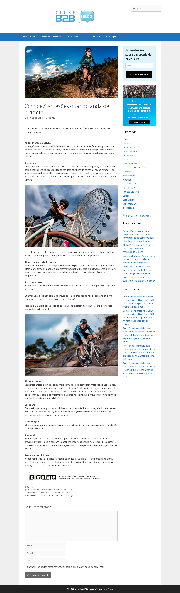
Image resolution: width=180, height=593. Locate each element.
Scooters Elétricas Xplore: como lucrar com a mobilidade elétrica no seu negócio (139, 259)
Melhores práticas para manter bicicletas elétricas (139, 356)
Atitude (127, 143)
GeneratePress (106, 588)
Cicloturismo (129, 147)
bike (43, 489)
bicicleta (37, 489)
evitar (63, 489)
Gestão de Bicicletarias (51, 36)
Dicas (125, 159)
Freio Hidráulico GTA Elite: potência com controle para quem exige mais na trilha (137, 270)
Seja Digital (111, 36)
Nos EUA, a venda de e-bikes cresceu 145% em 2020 (50, 492)
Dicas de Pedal (28, 36)
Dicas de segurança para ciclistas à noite (138, 338)
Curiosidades (130, 155)
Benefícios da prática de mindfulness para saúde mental (137, 321)
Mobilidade (129, 175)
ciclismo (49, 489)
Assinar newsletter (139, 74)
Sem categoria (130, 203)
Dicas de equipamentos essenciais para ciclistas (139, 373)
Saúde (30, 487)
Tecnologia (128, 207)
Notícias (127, 179)
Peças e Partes (130, 187)
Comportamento (131, 151)
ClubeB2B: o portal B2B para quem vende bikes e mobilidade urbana (138, 248)
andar (29, 489)
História (127, 171)
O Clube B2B (95, 36)
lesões (70, 489)
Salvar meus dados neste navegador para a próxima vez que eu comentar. (65, 566)
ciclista (57, 489)
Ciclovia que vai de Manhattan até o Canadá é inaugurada (52, 495)
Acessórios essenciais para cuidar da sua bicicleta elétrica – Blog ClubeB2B (139, 331)
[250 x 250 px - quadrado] (137, 215)
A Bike (126, 139)
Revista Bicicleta (74, 36)
